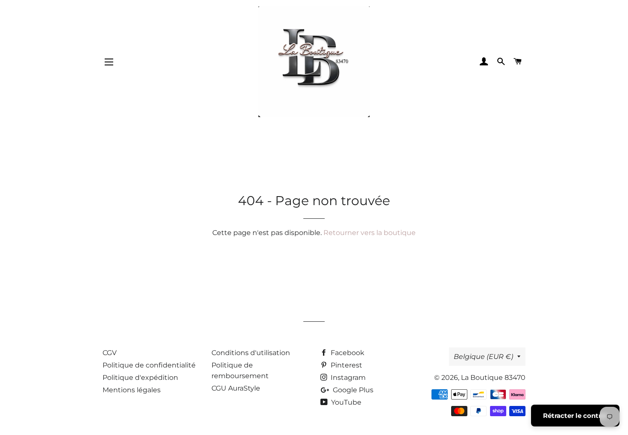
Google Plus (352, 390)
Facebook (346, 353)
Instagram (347, 377)
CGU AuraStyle (235, 388)
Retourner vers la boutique (369, 233)
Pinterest (345, 365)
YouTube (345, 402)
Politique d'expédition (140, 377)
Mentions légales (132, 390)
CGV (110, 353)
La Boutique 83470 (493, 377)
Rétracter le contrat (575, 415)
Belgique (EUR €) (483, 357)
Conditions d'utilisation (250, 353)
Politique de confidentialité (149, 365)
